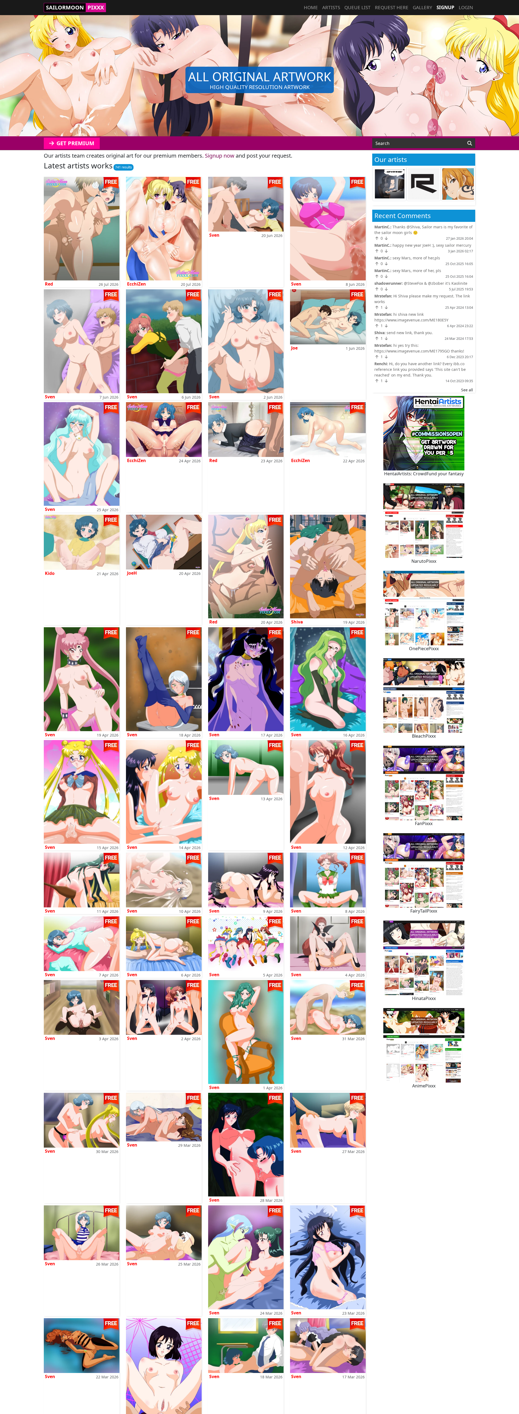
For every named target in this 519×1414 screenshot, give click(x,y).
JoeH (132, 573)
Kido (50, 573)
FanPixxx (423, 823)
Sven (214, 235)
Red (49, 284)
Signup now (219, 155)
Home (311, 7)
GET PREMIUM (74, 143)
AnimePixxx (423, 1086)
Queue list (357, 7)
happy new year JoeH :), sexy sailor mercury (431, 245)
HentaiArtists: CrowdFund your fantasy (424, 474)
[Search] (469, 143)
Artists (331, 7)
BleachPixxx (424, 736)
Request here (391, 7)
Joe (294, 348)
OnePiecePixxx (424, 649)
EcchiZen (136, 284)
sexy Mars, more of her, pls (416, 270)
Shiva (297, 622)
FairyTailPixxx (423, 911)
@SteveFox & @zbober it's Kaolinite (435, 283)
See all (467, 389)
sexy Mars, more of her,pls (416, 257)
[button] (39, 75)
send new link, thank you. (410, 332)
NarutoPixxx (423, 561)
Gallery (422, 7)
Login (466, 7)
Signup (445, 7)
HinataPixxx (424, 998)
